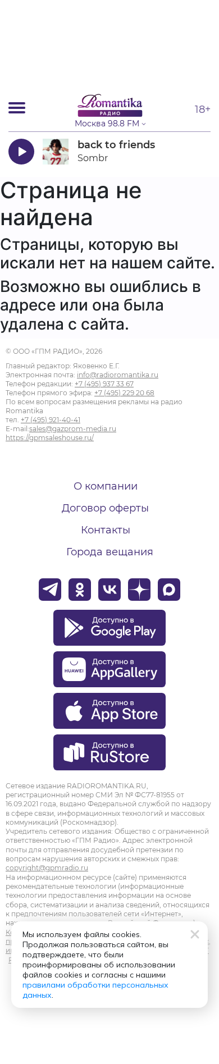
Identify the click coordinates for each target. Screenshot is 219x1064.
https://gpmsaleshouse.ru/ (50, 437)
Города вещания (109, 552)
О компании (106, 486)
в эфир (178, 151)
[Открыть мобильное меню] (16, 107)
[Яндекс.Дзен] (139, 589)
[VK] (109, 589)
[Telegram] (50, 589)
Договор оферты (105, 508)
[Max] (169, 589)
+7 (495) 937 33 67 (104, 384)
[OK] (80, 589)
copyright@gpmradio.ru (47, 868)
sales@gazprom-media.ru (72, 428)
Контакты (105, 530)
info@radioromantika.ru (117, 375)
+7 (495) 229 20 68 (124, 393)
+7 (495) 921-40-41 (50, 419)
